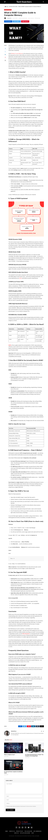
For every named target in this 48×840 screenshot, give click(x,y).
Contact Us (12, 831)
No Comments (31, 18)
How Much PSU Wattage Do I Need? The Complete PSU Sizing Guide (34, 755)
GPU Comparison (37, 831)
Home (6, 831)
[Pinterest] (5, 57)
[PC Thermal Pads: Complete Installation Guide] (13, 765)
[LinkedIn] (5, 54)
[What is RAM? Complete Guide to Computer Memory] (24, 33)
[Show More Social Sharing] (31, 21)
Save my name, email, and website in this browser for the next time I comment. (21, 806)
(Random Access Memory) (17, 53)
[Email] (5, 60)
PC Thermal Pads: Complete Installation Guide (13, 772)
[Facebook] (5, 48)
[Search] (43, 2)
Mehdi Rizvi (9, 18)
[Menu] (5, 2)
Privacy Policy (19, 831)
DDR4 (20, 278)
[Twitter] (5, 51)
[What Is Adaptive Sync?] (13, 748)
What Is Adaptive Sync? (9, 754)
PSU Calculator (26, 633)
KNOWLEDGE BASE (13, 6)
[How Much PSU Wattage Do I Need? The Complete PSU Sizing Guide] (34, 748)
